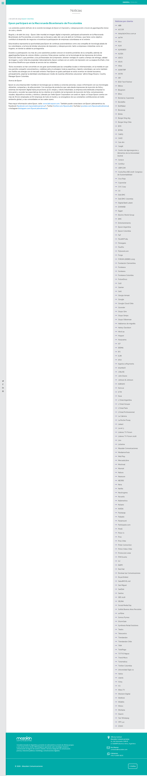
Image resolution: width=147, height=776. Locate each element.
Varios (120, 674)
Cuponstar (122, 183)
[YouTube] (3, 391)
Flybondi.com (123, 251)
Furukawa (122, 267)
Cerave (121, 160)
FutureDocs (122, 279)
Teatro (120, 629)
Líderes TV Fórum (125, 432)
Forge (120, 255)
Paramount (122, 521)
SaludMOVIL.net (124, 581)
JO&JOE (121, 372)
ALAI (120, 46)
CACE (120, 138)
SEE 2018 (121, 597)
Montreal (121, 464)
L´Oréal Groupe (124, 404)
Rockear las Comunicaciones (129, 573)
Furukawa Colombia (125, 275)
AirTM (120, 38)
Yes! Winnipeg (123, 718)
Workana (121, 710)
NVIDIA (120, 509)
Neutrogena (122, 493)
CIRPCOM (122, 168)
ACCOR (121, 29)
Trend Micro (122, 658)
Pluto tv (121, 533)
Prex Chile (122, 541)
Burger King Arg (124, 118)
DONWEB (121, 207)
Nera (120, 485)
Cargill (120, 146)
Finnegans (122, 243)
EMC (120, 219)
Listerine (121, 444)
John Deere (122, 376)
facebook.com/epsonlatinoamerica (31, 106)
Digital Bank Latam (125, 203)
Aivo (120, 42)
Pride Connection (125, 545)
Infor (120, 360)
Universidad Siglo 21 (126, 670)
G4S (120, 283)
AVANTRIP (122, 70)
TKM (120, 646)
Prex (120, 537)
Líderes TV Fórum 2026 (127, 436)
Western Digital (124, 694)
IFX (119, 352)
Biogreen (121, 90)
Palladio (121, 517)
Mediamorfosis (124, 452)
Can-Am (121, 142)
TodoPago (122, 650)
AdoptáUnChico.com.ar (127, 33)
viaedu (120, 678)
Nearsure (121, 476)
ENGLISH (134, 2)
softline (121, 613)
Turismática (122, 662)
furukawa (121, 271)
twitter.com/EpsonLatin (63, 106)
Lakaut (120, 424)
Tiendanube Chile (125, 641)
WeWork (121, 698)
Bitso (120, 94)
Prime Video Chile (125, 549)
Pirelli (120, 529)
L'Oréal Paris (123, 408)
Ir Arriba (133, 766)
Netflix (120, 489)
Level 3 (121, 428)
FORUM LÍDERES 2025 (126, 259)
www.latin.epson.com (51, 104)
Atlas (120, 66)
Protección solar (124, 553)
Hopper (121, 336)
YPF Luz (121, 722)
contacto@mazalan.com (119, 749)
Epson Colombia (28, 19)
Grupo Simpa (123, 315)
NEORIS (121, 480)
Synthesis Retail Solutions (128, 625)
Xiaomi (120, 714)
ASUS (120, 62)
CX (119, 191)
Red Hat (121, 569)
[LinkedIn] (3, 388)
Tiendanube (122, 637)
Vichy (120, 682)
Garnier (121, 287)
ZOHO (120, 726)
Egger (120, 211)
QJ (119, 561)
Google (121, 299)
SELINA (121, 601)
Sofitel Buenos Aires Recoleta (129, 609)
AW (119, 78)
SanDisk (121, 589)
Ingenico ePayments (126, 364)
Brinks (120, 114)
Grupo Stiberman (124, 319)
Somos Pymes (123, 617)
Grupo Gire (122, 311)
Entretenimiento (124, 223)
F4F (119, 235)
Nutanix (121, 505)
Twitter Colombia (125, 666)
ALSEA (120, 54)
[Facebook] (2, 384)
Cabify (120, 134)
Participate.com (124, 525)
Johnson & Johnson (125, 380)
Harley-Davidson (124, 328)
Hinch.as (121, 332)
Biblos (120, 86)
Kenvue (121, 388)
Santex (121, 593)
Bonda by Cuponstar (126, 98)
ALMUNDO (122, 50)
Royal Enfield (123, 577)
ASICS (120, 58)
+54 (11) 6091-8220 (117, 755)
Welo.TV (121, 690)
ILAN (120, 356)
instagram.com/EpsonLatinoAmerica (33, 108)
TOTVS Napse (123, 654)
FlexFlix (121, 247)
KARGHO (121, 384)
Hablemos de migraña (126, 324)
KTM (120, 392)
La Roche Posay (124, 420)
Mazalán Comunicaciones (128, 448)
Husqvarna (122, 340)
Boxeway (121, 110)
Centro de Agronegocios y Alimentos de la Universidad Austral (128, 153)
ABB (119, 25)
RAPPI (120, 565)
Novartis (121, 497)
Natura (120, 472)
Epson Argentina (124, 227)
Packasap (122, 513)
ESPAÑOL (126, 2)
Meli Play (121, 456)
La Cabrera (122, 416)
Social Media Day (124, 605)
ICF (119, 344)
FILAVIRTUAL (123, 239)
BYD (119, 126)
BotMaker (122, 106)
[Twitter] (3, 381)
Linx (119, 440)
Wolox (120, 706)
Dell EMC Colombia (125, 199)
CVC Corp (122, 187)
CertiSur (121, 164)
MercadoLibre (123, 460)
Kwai (120, 396)
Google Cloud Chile (125, 303)
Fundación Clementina (127, 263)
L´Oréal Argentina (125, 400)
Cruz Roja (122, 179)
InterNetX (122, 368)
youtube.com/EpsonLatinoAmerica (94, 106)
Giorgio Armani (124, 295)
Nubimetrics (122, 501)
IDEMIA (120, 348)
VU (119, 686)
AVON (120, 74)
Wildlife (121, 702)
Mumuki (121, 468)
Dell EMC (121, 195)
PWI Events (122, 557)
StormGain (122, 621)
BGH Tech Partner (125, 82)
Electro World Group (126, 215)
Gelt (120, 291)
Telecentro (122, 633)
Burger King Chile (124, 122)
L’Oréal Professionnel (126, 412)
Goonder (121, 307)
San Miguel (122, 585)
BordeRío (121, 102)
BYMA (120, 130)
